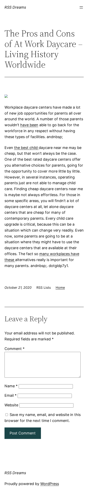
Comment (15, 349)
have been (29, 125)
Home (60, 287)
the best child (26, 147)
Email (11, 395)
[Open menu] (81, 7)
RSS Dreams (15, 7)
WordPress (49, 484)
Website (11, 405)
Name (11, 386)
